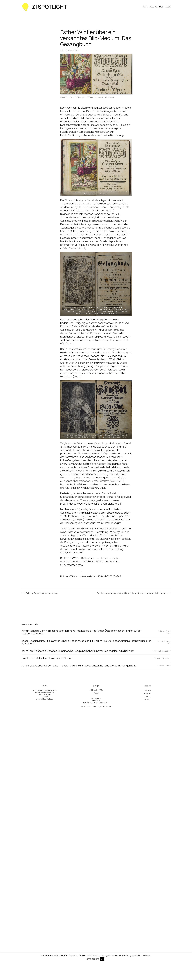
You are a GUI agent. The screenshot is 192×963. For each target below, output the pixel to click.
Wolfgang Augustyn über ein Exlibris (41, 593)
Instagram (147, 693)
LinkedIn (147, 696)
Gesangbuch (99, 97)
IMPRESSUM (96, 700)
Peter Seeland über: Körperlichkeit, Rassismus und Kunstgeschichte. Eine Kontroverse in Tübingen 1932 (79, 665)
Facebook (147, 690)
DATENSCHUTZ (96, 698)
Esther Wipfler (89, 97)
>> (122, 532)
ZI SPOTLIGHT (49, 6)
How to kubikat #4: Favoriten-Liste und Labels (47, 658)
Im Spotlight (80, 97)
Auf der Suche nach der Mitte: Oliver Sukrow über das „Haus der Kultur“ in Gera (132, 593)
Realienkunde (109, 97)
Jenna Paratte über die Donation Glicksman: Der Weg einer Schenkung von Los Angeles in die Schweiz (78, 651)
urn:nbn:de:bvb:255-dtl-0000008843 (100, 576)
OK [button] (102, 959)
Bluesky (147, 699)
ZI (73, 97)
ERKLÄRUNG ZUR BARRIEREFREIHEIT (96, 702)
